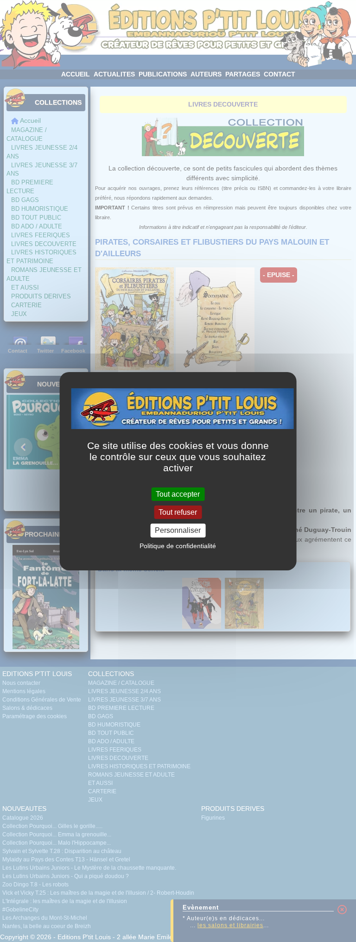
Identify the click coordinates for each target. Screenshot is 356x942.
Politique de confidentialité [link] (178, 546)
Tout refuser (178, 512)
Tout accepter (178, 494)
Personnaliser (178, 530)
